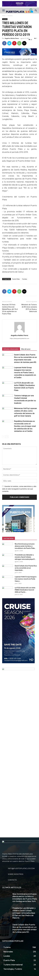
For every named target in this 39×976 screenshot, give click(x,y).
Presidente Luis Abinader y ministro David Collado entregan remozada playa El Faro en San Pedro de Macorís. (24, 913)
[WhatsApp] (19, 43)
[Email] (24, 43)
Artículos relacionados (11, 349)
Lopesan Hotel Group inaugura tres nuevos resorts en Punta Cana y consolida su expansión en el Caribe (25, 372)
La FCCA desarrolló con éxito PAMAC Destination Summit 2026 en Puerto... (25, 590)
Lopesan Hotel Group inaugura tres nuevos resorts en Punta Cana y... (25, 579)
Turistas (24, 279)
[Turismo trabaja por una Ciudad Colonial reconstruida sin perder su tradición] (7, 398)
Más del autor (26, 349)
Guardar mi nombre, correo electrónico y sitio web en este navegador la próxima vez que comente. (19, 488)
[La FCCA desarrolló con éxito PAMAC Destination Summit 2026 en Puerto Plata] (7, 385)
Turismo (10, 16)
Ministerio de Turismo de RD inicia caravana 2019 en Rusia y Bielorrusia (29, 308)
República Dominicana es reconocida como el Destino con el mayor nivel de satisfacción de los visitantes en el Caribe (25, 426)
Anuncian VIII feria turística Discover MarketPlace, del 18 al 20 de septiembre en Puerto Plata (10, 309)
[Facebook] (4, 43)
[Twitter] (9, 43)
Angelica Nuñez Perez (12, 38)
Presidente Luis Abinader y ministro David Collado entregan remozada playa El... (25, 557)
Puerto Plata (16, 279)
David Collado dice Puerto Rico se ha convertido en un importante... (26, 568)
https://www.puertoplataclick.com (19, 338)
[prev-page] (3, 436)
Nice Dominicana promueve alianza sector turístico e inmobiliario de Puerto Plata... (25, 546)
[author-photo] (19, 332)
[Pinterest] (14, 43)
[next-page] (7, 436)
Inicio (3, 16)
